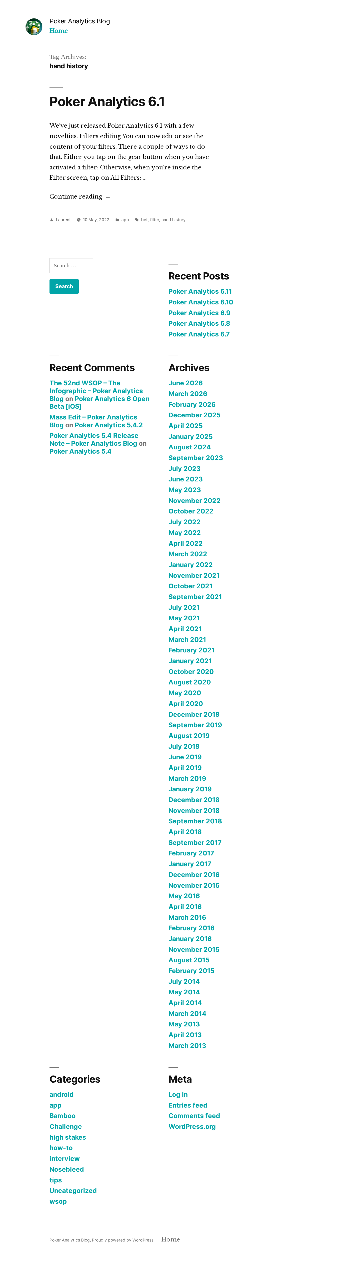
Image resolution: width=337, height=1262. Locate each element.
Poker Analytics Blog (79, 21)
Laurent (63, 219)
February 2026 (192, 404)
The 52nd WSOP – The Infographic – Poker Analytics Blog (96, 390)
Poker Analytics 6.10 (200, 302)
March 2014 (187, 1013)
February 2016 (191, 928)
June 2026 (185, 383)
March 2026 (187, 394)
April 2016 (185, 907)
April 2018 (185, 832)
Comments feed (194, 1116)
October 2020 (191, 672)
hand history (173, 219)
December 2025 (194, 415)
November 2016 (194, 885)
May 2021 (184, 618)
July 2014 (184, 981)
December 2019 (194, 714)
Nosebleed (66, 1169)
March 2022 (187, 554)
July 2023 (184, 468)
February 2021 (191, 650)
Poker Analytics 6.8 (199, 323)
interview (64, 1158)
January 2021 (190, 661)
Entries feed (187, 1105)
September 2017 (195, 842)
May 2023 (184, 490)
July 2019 (184, 746)
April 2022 (185, 543)
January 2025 (190, 436)
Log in (178, 1094)
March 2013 (187, 1046)
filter (154, 219)
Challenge (65, 1126)
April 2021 (185, 629)
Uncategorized (73, 1191)
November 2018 (194, 810)
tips (55, 1180)
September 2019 (195, 725)
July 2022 (184, 522)
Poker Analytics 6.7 (199, 334)
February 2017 (191, 853)
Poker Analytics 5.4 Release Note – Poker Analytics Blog (93, 439)
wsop (58, 1201)
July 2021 (184, 607)
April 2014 (185, 1003)
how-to (61, 1148)
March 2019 (187, 778)
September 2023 (195, 458)
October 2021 (190, 586)
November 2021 (194, 575)
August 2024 (189, 447)
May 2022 (184, 533)
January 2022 (190, 565)
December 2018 (194, 800)
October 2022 (191, 511)
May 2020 (184, 693)
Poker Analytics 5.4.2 (109, 425)
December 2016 (194, 875)
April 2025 (185, 426)
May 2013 (184, 1024)
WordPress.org (192, 1126)
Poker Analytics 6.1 (107, 101)
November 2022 (194, 501)
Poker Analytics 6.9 (199, 313)
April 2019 (185, 768)
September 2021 (195, 597)
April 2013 (185, 1035)
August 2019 (189, 736)
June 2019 (185, 757)
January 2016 (190, 939)
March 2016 (187, 917)
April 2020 (185, 704)
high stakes (67, 1137)
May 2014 (184, 992)
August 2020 (189, 682)
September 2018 (195, 821)
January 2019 (190, 789)
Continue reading (80, 196)
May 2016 (184, 896)
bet (144, 219)
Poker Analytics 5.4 (80, 451)
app (125, 219)
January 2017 (189, 864)
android (61, 1094)
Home (58, 30)
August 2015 (189, 960)
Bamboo (62, 1116)
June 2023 (185, 479)
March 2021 (187, 639)
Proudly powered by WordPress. (124, 1240)
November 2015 (194, 949)
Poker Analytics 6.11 (200, 291)
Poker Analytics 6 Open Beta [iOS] (99, 403)
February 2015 (191, 971)
